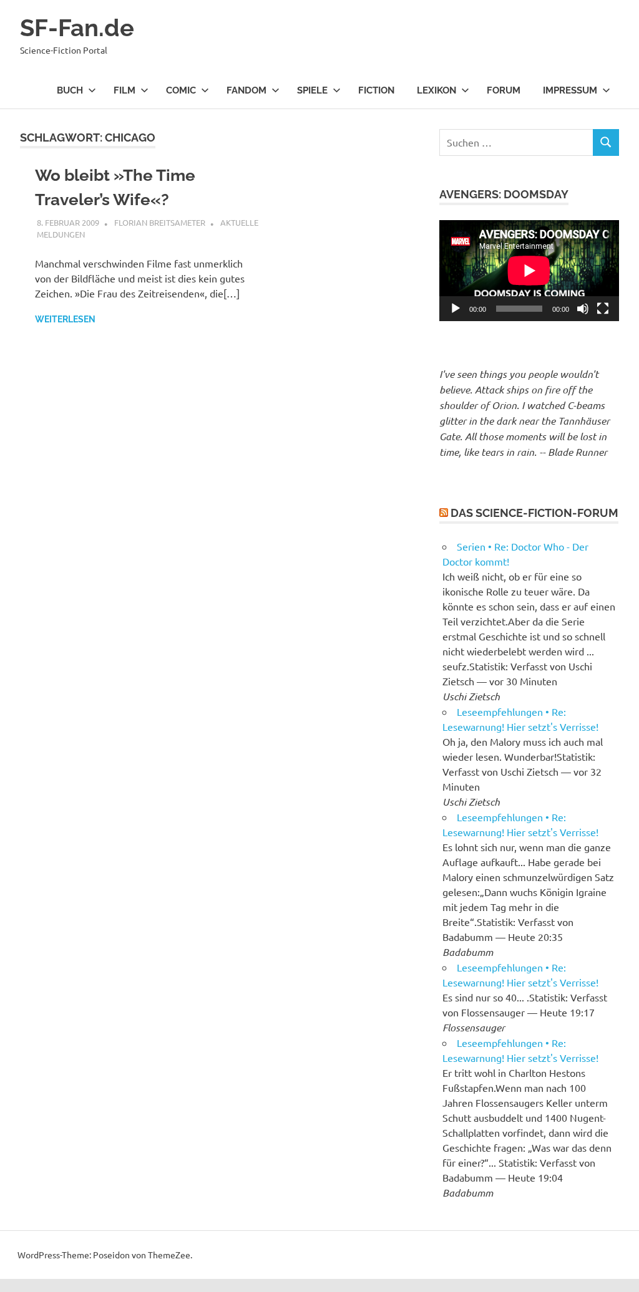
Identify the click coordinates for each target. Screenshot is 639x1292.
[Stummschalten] (583, 308)
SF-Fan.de (77, 28)
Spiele (312, 90)
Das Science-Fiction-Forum (534, 512)
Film (124, 90)
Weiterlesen (65, 319)
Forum (503, 90)
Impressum (570, 90)
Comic (181, 90)
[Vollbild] (603, 308)
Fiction (376, 90)
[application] (529, 270)
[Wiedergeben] (455, 308)
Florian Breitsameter (159, 222)
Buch (70, 90)
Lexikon (436, 90)
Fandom (246, 90)
